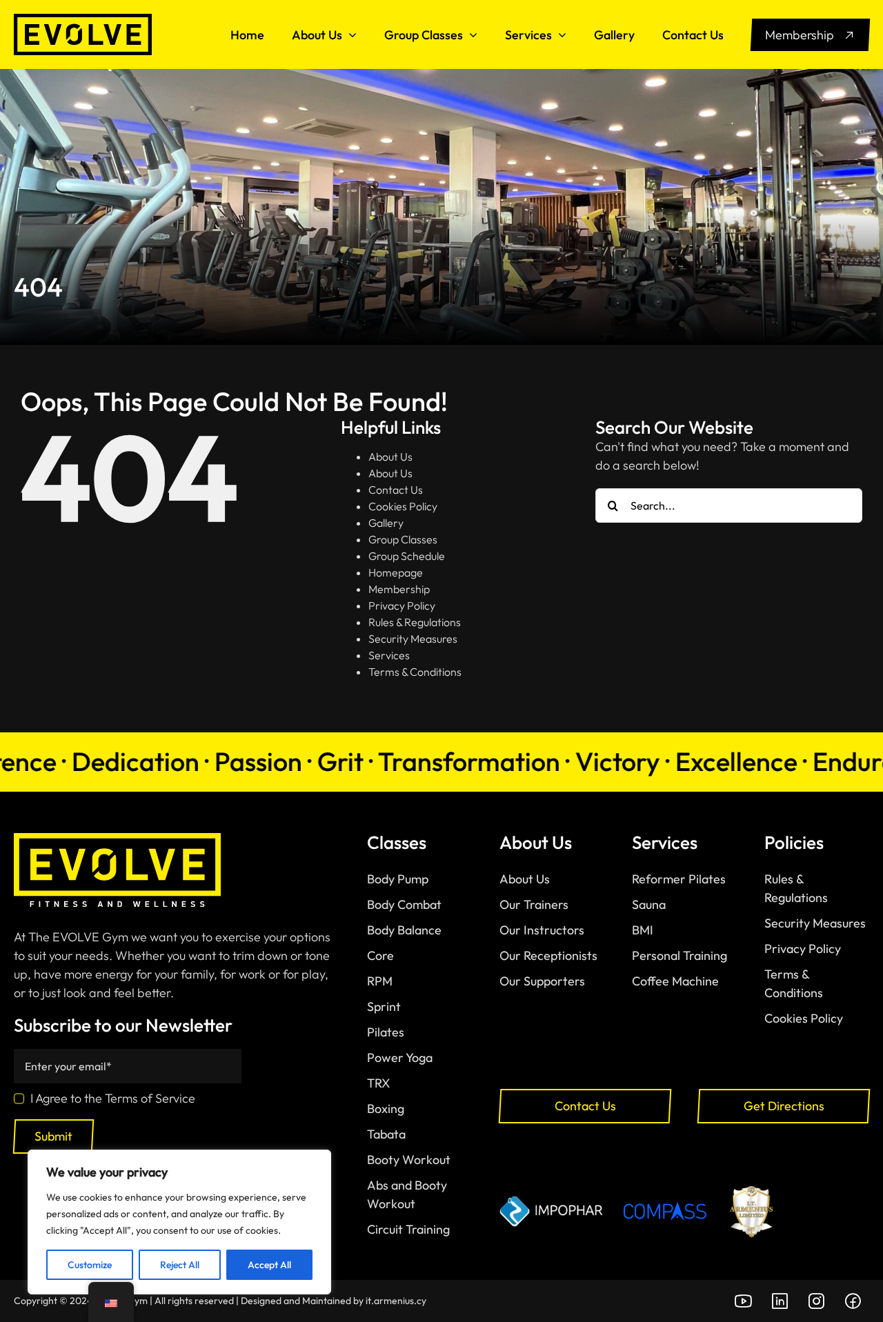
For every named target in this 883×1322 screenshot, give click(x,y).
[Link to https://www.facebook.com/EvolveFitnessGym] (852, 1301)
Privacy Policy (401, 605)
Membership (399, 589)
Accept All (269, 1265)
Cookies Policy (402, 506)
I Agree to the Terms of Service (112, 1098)
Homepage (395, 572)
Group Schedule (406, 556)
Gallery (386, 523)
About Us (390, 456)
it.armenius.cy (396, 1300)
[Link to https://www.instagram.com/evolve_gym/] (816, 1301)
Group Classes (402, 539)
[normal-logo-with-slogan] (117, 839)
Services (389, 655)
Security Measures (412, 638)
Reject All (179, 1265)
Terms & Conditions (415, 672)
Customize (90, 1265)
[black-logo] (83, 20)
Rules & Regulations (414, 622)
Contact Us (395, 490)
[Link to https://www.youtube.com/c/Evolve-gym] (743, 1301)
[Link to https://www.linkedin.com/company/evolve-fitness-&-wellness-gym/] (779, 1301)
